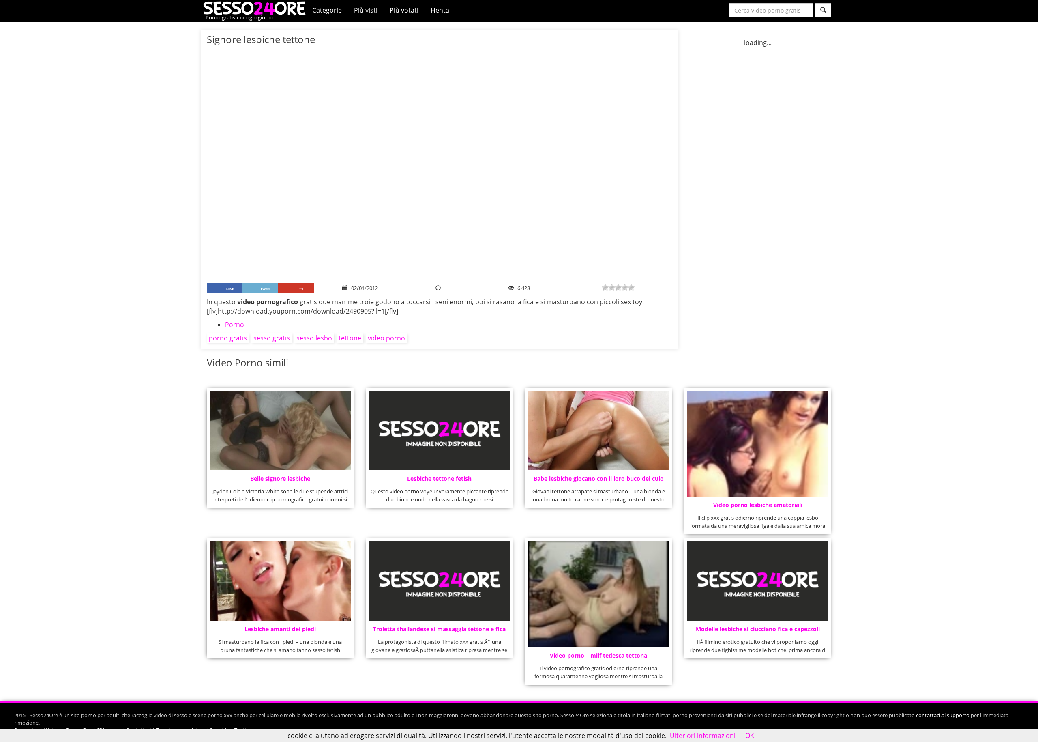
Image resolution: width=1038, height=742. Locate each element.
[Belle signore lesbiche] (280, 430)
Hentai (441, 10)
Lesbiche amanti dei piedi (280, 629)
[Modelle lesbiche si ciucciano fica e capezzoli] (757, 581)
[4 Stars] (625, 287)
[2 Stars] (612, 287)
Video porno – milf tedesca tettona (598, 655)
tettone (350, 337)
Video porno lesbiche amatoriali (757, 505)
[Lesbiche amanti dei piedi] (280, 581)
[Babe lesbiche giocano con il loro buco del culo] (598, 430)
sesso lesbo (314, 337)
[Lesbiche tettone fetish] (439, 430)
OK (749, 735)
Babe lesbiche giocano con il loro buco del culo (599, 478)
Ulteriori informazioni (703, 735)
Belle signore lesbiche (280, 478)
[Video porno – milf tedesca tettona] (598, 594)
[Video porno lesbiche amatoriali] (757, 444)
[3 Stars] (618, 287)
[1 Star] (605, 287)
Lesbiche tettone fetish (439, 478)
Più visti (365, 10)
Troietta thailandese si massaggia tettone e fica (439, 629)
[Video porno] (256, 7)
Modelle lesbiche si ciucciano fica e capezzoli (758, 629)
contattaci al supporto (942, 715)
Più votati (404, 10)
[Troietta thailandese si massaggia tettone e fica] (439, 581)
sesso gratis (271, 337)
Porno (234, 324)
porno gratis (228, 337)
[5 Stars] (631, 287)
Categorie (327, 10)
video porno (386, 337)
